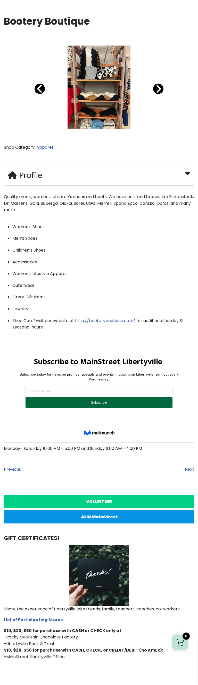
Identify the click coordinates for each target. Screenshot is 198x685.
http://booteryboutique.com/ (105, 321)
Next (189, 469)
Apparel (44, 147)
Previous (12, 469)
